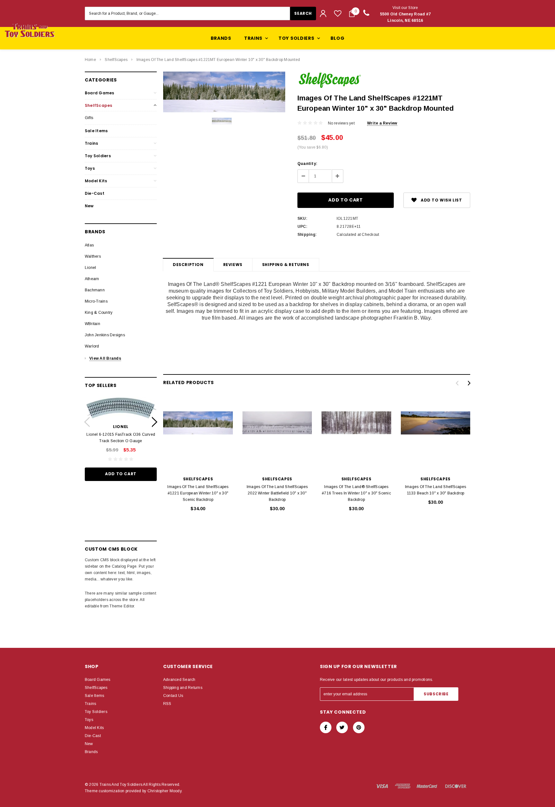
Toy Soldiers (98, 156)
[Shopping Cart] (352, 13)
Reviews (232, 264)
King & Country (98, 312)
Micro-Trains (96, 301)
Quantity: (307, 163)
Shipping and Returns (182, 687)
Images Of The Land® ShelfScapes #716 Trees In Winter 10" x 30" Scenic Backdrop (356, 493)
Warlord (92, 346)
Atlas (89, 245)
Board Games (99, 93)
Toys (90, 168)
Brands (221, 38)
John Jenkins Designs (105, 335)
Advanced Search (179, 679)
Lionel (90, 267)
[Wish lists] (337, 13)
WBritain (92, 324)
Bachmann (95, 290)
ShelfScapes (116, 59)
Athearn (92, 279)
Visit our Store (405, 14)
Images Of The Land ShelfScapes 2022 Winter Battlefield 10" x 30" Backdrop (277, 493)
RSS (167, 703)
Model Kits (96, 181)
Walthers (93, 256)
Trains (91, 143)
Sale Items (96, 130)
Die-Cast (94, 193)
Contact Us (173, 695)
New (89, 206)
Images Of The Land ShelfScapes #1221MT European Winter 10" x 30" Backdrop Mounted (218, 59)
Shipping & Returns (285, 264)
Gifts (89, 118)
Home (90, 59)
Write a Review (382, 123)
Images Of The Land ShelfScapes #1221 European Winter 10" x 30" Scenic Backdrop (197, 493)
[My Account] (323, 13)
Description (188, 264)
